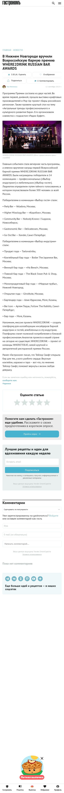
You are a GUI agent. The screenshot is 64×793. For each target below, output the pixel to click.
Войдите (53, 515)
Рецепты (20, 790)
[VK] (14, 578)
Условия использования (32, 486)
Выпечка (32, 790)
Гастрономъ (7, 790)
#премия (6, 383)
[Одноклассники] (20, 578)
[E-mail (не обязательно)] (32, 534)
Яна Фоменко (12, 86)
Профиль (58, 790)
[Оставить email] (32, 461)
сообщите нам (9, 380)
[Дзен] (40, 578)
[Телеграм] (7, 578)
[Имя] (32, 526)
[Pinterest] (27, 578)
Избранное (45, 790)
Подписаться (32, 470)
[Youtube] (33, 578)
